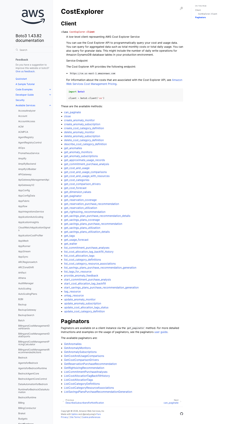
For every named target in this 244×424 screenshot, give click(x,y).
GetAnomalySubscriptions (80, 351)
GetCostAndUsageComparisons (84, 355)
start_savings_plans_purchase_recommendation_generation (101, 287)
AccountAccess (26, 121)
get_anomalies (73, 148)
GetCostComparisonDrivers (81, 359)
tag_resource (72, 291)
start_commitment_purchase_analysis (87, 279)
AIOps (21, 147)
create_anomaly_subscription (82, 124)
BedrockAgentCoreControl (32, 378)
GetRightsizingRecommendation (84, 367)
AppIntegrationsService (31, 211)
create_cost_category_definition (84, 128)
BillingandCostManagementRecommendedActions (33, 351)
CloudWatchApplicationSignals (34, 228)
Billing (21, 402)
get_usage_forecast (76, 239)
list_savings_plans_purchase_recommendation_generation (100, 267)
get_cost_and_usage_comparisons (85, 172)
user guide (160, 332)
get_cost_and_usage (76, 168)
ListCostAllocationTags (78, 379)
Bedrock (22, 357)
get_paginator (73, 195)
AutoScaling (24, 288)
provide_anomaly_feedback (81, 275)
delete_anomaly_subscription (82, 136)
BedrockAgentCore (28, 373)
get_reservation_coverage (80, 199)
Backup (22, 304)
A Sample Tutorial (25, 84)
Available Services (25, 105)
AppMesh (23, 240)
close (67, 116)
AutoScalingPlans (27, 293)
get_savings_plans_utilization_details (87, 231)
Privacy (64, 417)
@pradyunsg (88, 414)
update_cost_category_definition (84, 311)
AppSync (23, 256)
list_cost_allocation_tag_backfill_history (89, 251)
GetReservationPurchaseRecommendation (90, 363)
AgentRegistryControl (29, 142)
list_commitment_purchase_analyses (86, 247)
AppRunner (24, 246)
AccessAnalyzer (27, 110)
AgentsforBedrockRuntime (32, 368)
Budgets (22, 418)
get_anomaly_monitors (78, 152)
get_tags (69, 235)
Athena (22, 277)
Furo (98, 414)
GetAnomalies (72, 344)
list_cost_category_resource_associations (90, 263)
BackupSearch (26, 315)
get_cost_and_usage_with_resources (87, 176)
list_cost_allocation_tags (79, 255)
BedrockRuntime (27, 397)
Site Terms (75, 417)
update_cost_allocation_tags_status (86, 307)
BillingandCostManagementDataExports (34, 335)
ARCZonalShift (26, 267)
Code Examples (24, 89)
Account (22, 116)
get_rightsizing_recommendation (84, 211)
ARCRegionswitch (27, 262)
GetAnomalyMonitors (77, 347)
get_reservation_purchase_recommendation (91, 203)
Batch (21, 320)
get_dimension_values (77, 191)
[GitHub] (181, 414)
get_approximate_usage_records (84, 160)
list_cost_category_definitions (82, 259)
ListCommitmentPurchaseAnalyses (85, 371)
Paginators (200, 17)
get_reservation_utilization (80, 207)
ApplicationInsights (28, 222)
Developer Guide (25, 94)
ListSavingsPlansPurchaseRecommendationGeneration (98, 391)
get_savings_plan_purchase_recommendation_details (97, 215)
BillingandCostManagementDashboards (34, 327)
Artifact (22, 272)
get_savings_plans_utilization (82, 227)
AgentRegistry (26, 137)
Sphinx (74, 414)
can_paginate (72, 112)
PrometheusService (28, 153)
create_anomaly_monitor (79, 120)
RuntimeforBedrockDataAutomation (33, 390)
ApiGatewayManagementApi (33, 179)
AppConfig (24, 190)
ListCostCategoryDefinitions (82, 383)
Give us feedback (25, 71)
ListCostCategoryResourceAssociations (89, 387)
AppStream (24, 251)
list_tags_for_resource (77, 271)
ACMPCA (23, 131)
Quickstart (21, 78)
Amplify (22, 158)
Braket (21, 413)
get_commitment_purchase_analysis (86, 164)
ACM (20, 126)
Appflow (22, 206)
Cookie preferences (91, 417)
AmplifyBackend (27, 163)
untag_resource (74, 295)
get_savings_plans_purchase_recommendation (93, 223)
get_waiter (70, 243)
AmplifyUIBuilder (27, 169)
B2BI (20, 299)
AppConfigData (26, 195)
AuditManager (26, 283)
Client (198, 10)
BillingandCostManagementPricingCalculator (33, 343)
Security (20, 100)
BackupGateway (27, 309)
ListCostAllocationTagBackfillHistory (87, 375)
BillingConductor (27, 408)
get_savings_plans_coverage (82, 219)
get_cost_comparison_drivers (82, 184)
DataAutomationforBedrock (33, 384)
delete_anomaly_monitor (79, 132)
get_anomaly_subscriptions (81, 156)
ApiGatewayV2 (26, 185)
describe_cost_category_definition (85, 144)
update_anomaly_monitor (80, 299)
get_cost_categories (76, 180)
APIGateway (25, 174)
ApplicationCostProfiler (30, 235)
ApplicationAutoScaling (30, 216)
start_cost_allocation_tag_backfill (85, 283)
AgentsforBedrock (28, 362)
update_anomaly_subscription (82, 303)
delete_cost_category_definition (84, 140)
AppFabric (24, 200)
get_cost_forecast (75, 188)
